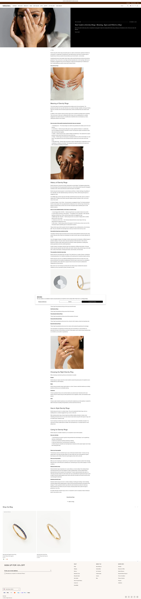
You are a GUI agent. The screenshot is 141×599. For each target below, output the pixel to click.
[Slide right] (137, 507)
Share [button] (53, 50)
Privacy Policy (85, 298)
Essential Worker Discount (122, 573)
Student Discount (121, 571)
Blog (97, 578)
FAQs (75, 566)
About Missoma (99, 566)
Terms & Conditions (121, 575)
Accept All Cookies (92, 301)
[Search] (125, 6)
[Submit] (51, 570)
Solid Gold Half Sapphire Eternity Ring (9, 554)
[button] (14, 6)
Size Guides (76, 578)
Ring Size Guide (77, 575)
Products (119, 580)
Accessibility (76, 585)
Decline (69, 301)
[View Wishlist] (135, 6)
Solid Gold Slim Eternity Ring (42, 554)
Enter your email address (11, 570)
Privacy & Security (121, 578)
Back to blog (71, 501)
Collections (120, 582)
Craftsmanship (98, 573)
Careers (97, 575)
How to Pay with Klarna (78, 580)
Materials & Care (77, 573)
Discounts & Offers (121, 568)
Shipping (75, 568)
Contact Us (76, 582)
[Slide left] (135, 507)
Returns (75, 571)
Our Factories (98, 571)
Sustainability (98, 568)
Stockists (119, 566)
